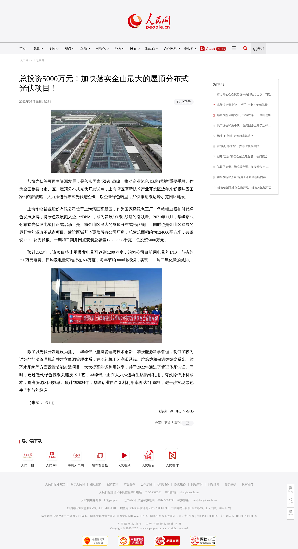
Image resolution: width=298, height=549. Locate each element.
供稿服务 (163, 484)
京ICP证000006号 (207, 516)
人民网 (24, 60)
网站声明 (197, 484)
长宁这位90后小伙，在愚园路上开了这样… (244, 125)
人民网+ (52, 465)
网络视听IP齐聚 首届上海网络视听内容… (243, 177)
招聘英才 (112, 484)
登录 (261, 48)
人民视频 (124, 465)
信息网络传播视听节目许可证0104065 (64, 516)
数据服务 (180, 484)
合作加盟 (146, 484)
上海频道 (38, 60)
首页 (22, 48)
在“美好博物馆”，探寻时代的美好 (238, 146)
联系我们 (247, 484)
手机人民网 (76, 465)
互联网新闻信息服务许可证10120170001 (91, 508)
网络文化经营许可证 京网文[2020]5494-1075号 (119, 516)
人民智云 (148, 465)
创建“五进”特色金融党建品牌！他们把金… (243, 156)
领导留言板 (100, 465)
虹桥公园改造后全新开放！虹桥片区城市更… (246, 187)
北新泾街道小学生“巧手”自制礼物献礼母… (243, 104)
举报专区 (190, 48)
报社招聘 (96, 484)
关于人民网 (78, 484)
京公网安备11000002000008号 (238, 516)
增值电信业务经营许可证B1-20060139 (143, 508)
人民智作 (172, 465)
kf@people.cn (112, 500)
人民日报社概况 (55, 484)
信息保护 (230, 484)
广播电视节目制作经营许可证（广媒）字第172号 (201, 508)
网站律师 (213, 484)
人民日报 (27, 465)
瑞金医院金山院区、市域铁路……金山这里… (245, 115)
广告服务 (129, 484)
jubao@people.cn (189, 492)
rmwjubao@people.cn (204, 500)
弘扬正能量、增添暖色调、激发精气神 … (243, 166)
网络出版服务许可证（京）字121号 (172, 516)
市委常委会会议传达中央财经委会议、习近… (245, 94)
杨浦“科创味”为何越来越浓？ (235, 135)
